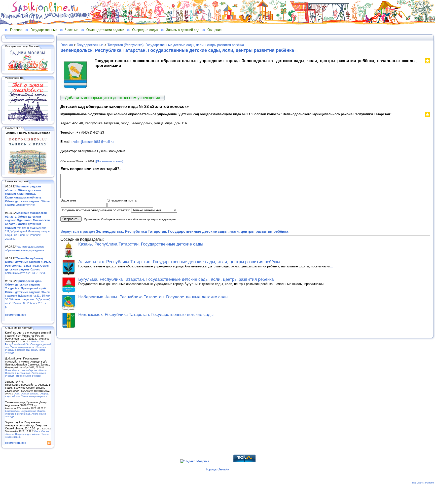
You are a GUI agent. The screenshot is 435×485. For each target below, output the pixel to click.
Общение (214, 30)
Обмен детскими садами (105, 30)
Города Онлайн (217, 469)
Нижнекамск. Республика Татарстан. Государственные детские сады (145, 314)
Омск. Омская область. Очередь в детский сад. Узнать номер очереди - (27, 395)
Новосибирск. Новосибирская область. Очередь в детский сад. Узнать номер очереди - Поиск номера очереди (26, 373)
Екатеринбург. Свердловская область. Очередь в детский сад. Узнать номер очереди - (25, 414)
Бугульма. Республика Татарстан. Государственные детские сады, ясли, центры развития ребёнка (176, 279)
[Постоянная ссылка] (109, 161)
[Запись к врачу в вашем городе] (28, 173)
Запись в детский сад (182, 30)
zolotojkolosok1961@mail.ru (93, 142)
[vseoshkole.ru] (28, 120)
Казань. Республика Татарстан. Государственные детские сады (140, 244)
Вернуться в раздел (174, 231)
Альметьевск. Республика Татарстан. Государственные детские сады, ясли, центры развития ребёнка (179, 261)
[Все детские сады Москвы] (28, 69)
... (331, 266)
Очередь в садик (145, 30)
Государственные (43, 30)
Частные (71, 30)
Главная (16, 30)
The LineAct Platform (423, 482)
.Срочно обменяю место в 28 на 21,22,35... (28, 266)
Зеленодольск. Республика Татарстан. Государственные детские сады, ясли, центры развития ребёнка (177, 50)
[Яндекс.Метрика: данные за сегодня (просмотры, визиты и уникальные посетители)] (194, 461)
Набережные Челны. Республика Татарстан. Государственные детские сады (153, 297)
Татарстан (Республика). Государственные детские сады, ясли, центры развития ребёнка (175, 45)
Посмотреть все (15, 314)
